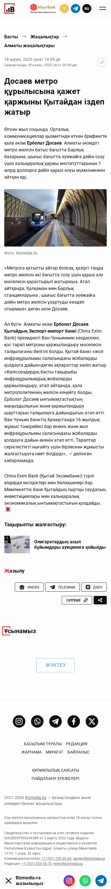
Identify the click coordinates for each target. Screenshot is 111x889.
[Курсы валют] (64, 8)
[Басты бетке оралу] (102, 62)
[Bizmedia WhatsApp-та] (85, 880)
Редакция (76, 744)
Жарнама (31, 752)
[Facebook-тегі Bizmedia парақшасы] (73, 721)
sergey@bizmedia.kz (89, 859)
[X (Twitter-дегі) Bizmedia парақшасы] (92, 721)
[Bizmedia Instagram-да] (69, 880)
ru (87, 9)
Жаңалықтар (44, 36)
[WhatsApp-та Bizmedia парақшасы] (37, 721)
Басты (11, 36)
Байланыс (78, 752)
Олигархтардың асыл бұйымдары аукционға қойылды (70, 544)
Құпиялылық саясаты (55, 770)
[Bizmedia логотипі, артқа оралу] (9, 8)
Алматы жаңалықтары (29, 45)
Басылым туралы (43, 744)
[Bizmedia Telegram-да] (101, 880)
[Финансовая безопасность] (43, 8)
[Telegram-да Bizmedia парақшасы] (55, 721)
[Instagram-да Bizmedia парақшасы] (19, 721)
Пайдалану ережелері (55, 779)
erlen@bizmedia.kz (68, 864)
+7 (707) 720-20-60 (56, 859)
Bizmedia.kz (35, 797)
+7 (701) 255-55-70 (37, 864)
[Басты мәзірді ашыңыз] (103, 8)
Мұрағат (54, 752)
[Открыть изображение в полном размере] (55, 218)
